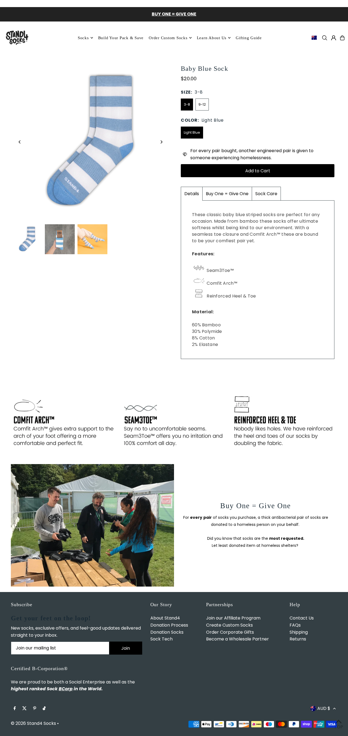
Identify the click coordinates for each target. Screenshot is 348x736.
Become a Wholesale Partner (237, 639)
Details (191, 194)
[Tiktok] (44, 708)
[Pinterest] (34, 708)
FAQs (295, 625)
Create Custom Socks (229, 625)
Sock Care (266, 194)
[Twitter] (24, 708)
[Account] (333, 37)
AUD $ (323, 708)
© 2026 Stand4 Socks (33, 723)
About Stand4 (165, 618)
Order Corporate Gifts (230, 632)
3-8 (187, 104)
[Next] (161, 142)
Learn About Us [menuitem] (212, 38)
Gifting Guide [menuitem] (249, 38)
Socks (83, 38)
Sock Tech (161, 639)
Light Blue (192, 132)
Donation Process (169, 625)
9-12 (202, 104)
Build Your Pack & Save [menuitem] (121, 38)
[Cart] (342, 37)
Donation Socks (167, 632)
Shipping (299, 632)
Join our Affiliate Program (233, 618)
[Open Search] (324, 37)
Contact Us (302, 618)
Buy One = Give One (227, 194)
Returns (298, 639)
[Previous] (20, 142)
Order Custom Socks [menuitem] (168, 38)
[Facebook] (15, 708)
